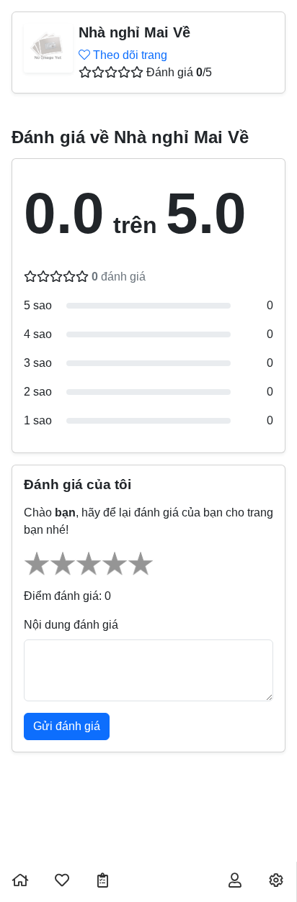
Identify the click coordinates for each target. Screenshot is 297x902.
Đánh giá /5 (179, 72)
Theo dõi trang (128, 55)
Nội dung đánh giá (71, 625)
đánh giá (119, 276)
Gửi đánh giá (66, 726)
